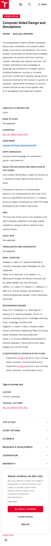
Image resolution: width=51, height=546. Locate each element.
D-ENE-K (21, 366)
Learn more (12, 501)
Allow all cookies (25, 509)
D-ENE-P (21, 358)
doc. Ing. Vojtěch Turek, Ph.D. (15, 134)
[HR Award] (6, 539)
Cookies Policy (8, 535)
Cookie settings (25, 517)
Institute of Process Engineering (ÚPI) (19, 145)
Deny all (25, 524)
